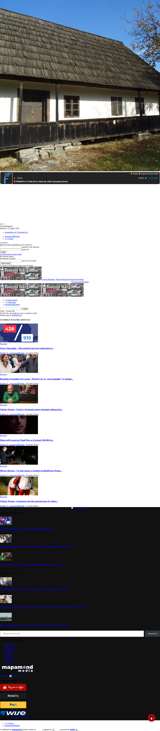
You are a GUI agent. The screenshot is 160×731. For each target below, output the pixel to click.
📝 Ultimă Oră (10, 302)
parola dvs (25, 249)
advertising (13, 675)
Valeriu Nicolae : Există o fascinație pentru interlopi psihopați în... (31, 409)
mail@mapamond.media (20, 717)
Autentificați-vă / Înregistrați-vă (16, 232)
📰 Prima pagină (11, 300)
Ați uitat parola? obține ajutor (11, 254)
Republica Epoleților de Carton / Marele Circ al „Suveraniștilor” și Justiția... (36, 379)
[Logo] (21, 296)
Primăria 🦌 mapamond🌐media (12, 353)
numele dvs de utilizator (30, 247)
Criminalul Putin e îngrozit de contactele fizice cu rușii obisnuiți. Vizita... (34, 589)
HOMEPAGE (16, 315)
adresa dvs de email (29, 261)
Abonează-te (152, 634)
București (3, 344)
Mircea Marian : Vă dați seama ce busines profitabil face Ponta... (31, 470)
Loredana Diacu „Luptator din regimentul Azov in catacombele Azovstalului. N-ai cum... (42, 607)
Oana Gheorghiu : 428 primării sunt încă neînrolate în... (27, 348)
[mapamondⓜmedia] (80, 282)
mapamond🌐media (12, 236)
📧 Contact (9, 239)
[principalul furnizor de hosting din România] (39, 730)
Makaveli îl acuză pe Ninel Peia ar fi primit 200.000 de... (27, 440)
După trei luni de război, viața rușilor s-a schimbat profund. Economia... (35, 625)
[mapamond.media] (13, 708)
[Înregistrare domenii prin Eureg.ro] (55, 730)
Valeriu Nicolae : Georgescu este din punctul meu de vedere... (29, 501)
